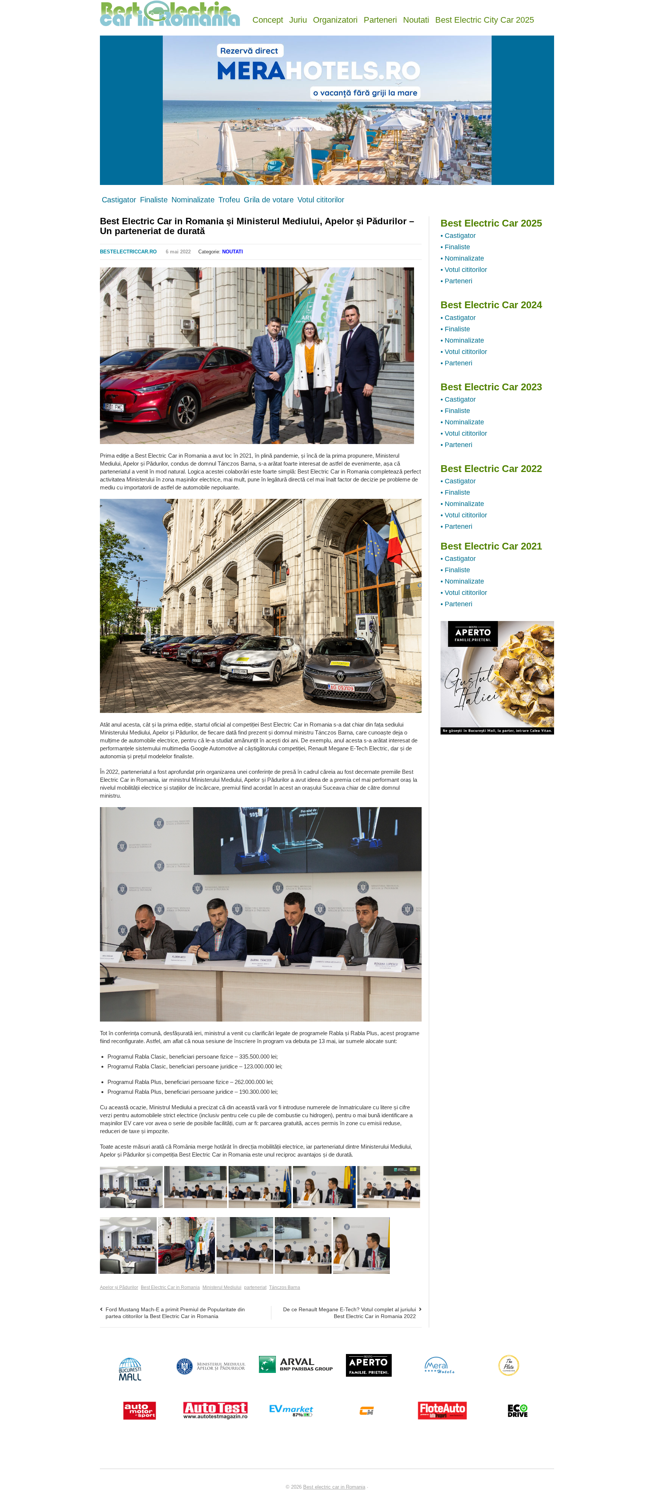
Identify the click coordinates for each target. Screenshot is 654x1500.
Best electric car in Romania (334, 1487)
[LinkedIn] (417, 252)
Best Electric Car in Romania (170, 1287)
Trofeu (229, 200)
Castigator (119, 200)
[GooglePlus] (398, 252)
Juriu (298, 19)
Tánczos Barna (284, 1287)
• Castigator (458, 235)
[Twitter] (389, 252)
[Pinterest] (408, 252)
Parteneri (380, 19)
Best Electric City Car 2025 (484, 19)
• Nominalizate (462, 258)
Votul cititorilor (320, 200)
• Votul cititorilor (464, 269)
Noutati (416, 19)
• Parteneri (456, 281)
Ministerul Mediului (221, 1287)
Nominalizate (193, 200)
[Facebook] (379, 252)
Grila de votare (269, 200)
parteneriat (255, 1287)
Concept (267, 19)
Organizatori (335, 19)
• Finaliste (455, 247)
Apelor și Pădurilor (119, 1287)
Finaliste (154, 200)
